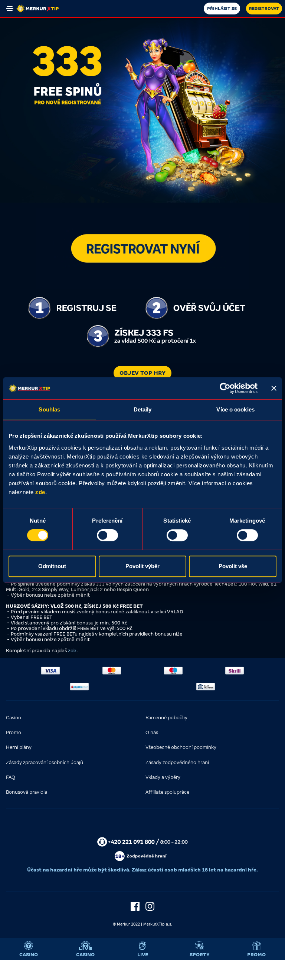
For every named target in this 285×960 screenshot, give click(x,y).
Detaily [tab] (143, 409)
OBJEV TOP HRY (142, 373)
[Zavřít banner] (273, 388)
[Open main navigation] (9, 8)
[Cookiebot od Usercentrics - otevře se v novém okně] (225, 388)
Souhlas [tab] (49, 409)
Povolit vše (233, 566)
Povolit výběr (142, 566)
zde (40, 492)
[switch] (107, 535)
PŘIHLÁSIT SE (222, 8)
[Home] (37, 8)
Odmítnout (52, 566)
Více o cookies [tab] (235, 409)
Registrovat (264, 8)
